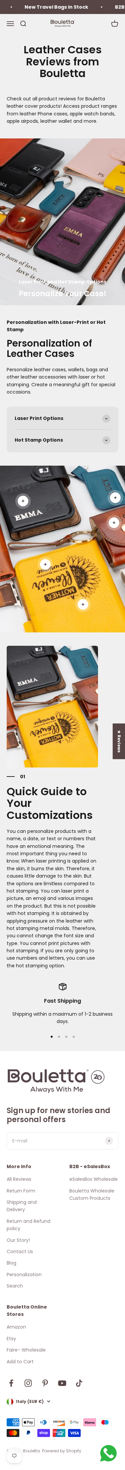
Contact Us (20, 1251)
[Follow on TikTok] (79, 1383)
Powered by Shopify (61, 1451)
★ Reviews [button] (119, 741)
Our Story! (18, 1240)
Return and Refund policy (28, 1225)
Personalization (24, 1274)
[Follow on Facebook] (11, 1383)
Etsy (11, 1338)
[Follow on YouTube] (62, 1383)
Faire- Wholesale (26, 1350)
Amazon (16, 1327)
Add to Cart (20, 1361)
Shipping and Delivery (22, 1206)
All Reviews (19, 1179)
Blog (11, 1263)
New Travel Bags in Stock (46, 7)
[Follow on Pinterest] (45, 1383)
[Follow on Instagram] (28, 1383)
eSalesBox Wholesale (93, 1179)
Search (15, 1286)
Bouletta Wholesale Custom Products (91, 1194)
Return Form (21, 1190)
